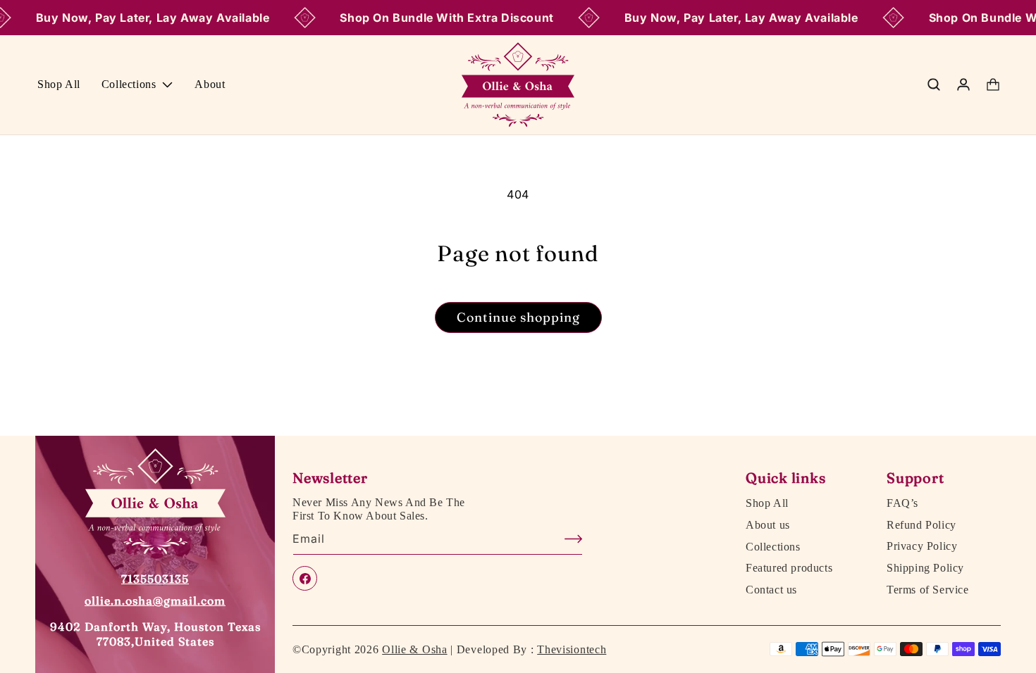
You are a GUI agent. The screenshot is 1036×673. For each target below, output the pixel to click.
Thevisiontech (571, 649)
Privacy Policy (922, 546)
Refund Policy (921, 525)
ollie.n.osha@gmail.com (155, 600)
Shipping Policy (925, 568)
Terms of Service (928, 590)
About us (768, 525)
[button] (138, 84)
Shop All (767, 503)
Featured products (789, 568)
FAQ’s (902, 503)
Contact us (771, 590)
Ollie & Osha (414, 649)
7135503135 (155, 579)
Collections (773, 546)
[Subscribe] (566, 538)
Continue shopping (518, 317)
